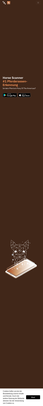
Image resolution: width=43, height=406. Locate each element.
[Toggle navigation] (38, 2)
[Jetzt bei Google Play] (10, 95)
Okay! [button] (33, 397)
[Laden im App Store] (24, 95)
